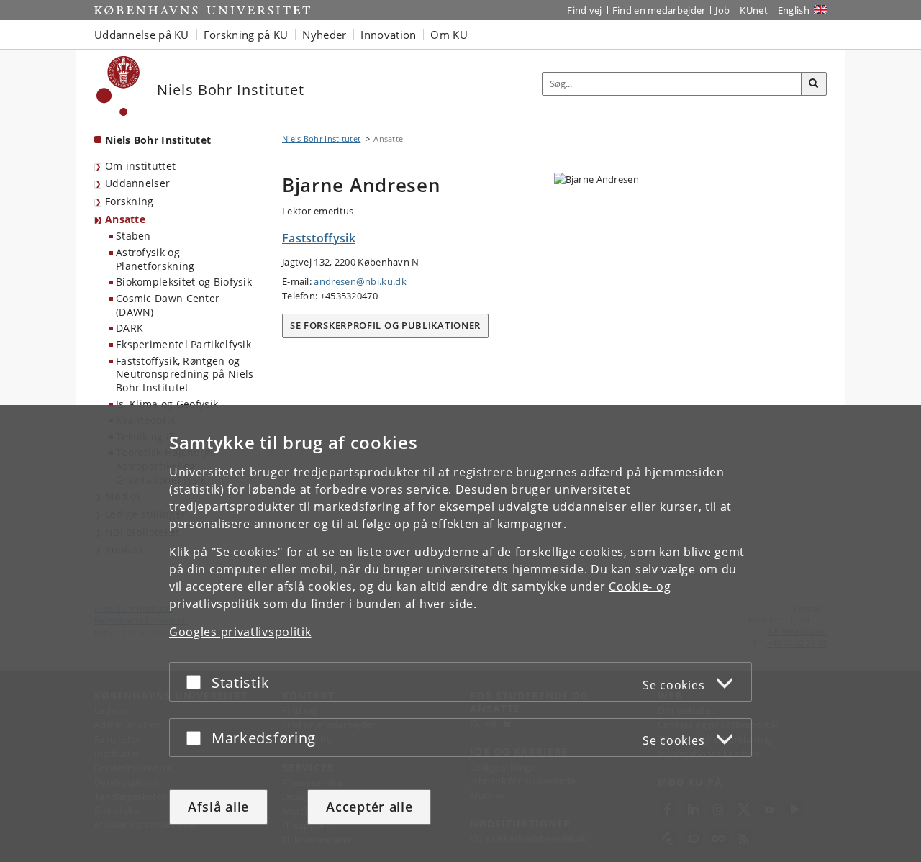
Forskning (129, 201)
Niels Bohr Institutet (158, 140)
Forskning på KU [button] (246, 34)
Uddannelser (137, 183)
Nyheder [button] (324, 34)
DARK (129, 328)
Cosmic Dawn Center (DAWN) (167, 305)
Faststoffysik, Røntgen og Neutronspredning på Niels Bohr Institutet (185, 374)
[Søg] (814, 84)
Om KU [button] (449, 34)
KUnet (754, 10)
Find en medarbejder (659, 10)
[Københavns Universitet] (118, 86)
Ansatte (125, 219)
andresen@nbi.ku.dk (360, 281)
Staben (133, 235)
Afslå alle (218, 806)
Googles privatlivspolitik (240, 632)
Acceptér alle (369, 806)
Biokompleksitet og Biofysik (184, 282)
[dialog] (460, 633)
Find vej (584, 10)
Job (722, 10)
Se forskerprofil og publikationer (385, 325)
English (793, 10)
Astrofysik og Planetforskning (155, 259)
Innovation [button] (388, 34)
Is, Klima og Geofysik (167, 404)
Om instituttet (140, 166)
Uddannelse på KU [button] (141, 34)
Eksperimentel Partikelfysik (183, 344)
